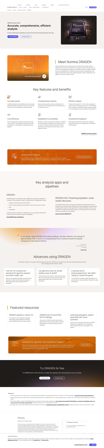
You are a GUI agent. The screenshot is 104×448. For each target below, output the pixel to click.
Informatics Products (12, 7)
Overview (20, 7)
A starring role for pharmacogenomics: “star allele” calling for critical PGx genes (83, 273)
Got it (93, 444)
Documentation (45, 7)
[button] (28, 68)
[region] (52, 441)
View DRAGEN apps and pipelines (15, 217)
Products (25, 7)
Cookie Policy (36, 440)
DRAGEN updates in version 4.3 (21, 315)
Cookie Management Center (81, 444)
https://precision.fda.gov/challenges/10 (84, 395)
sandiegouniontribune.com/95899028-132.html (57, 404)
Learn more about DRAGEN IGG (63, 213)
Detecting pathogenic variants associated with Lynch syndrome (81, 317)
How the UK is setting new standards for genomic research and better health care (18, 273)
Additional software (36, 7)
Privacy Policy (45, 440)
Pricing (30, 7)
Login (86, 7)
